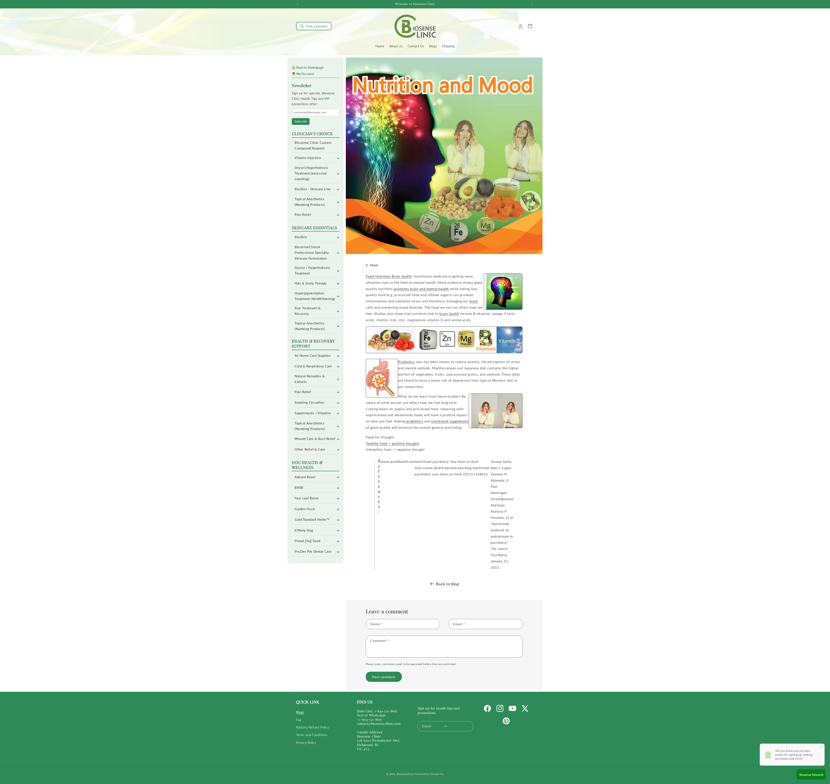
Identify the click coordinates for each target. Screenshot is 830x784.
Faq (298, 720)
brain (473, 301)
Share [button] (374, 265)
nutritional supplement (449, 421)
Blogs (300, 712)
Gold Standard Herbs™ (312, 519)
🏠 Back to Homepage (308, 67)
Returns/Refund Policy (312, 727)
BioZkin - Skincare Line (313, 189)
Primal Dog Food (307, 541)
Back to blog (447, 583)
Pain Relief (303, 214)
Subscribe (300, 121)
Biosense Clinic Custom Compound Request (313, 145)
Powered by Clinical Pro (429, 774)
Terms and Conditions (311, 735)
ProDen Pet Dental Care (313, 551)
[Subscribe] (445, 726)
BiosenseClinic (405, 774)
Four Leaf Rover (307, 498)
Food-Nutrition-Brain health (389, 276)
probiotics (414, 421)
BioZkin (301, 237)
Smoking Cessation (309, 402)
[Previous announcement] (297, 4)
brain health (449, 313)
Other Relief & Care (310, 449)
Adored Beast (305, 477)
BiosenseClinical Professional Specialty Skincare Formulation (312, 252)
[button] (313, 26)
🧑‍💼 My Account (303, 74)
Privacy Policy (306, 742)
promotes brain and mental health (421, 289)
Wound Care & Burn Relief (315, 439)
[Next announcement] (532, 4)
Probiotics (406, 362)
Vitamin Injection (308, 158)
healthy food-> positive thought (393, 443)
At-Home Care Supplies (313, 355)
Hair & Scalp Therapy (311, 283)
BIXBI (299, 487)
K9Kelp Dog (304, 530)
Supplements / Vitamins (313, 413)
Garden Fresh (305, 509)
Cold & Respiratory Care (313, 366)
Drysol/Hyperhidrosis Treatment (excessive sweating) (311, 173)
